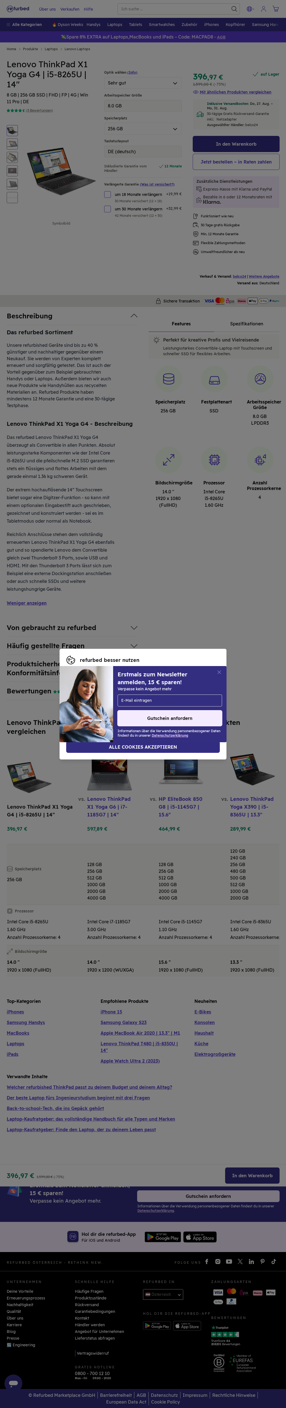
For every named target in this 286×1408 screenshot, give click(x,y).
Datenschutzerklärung (88, 707)
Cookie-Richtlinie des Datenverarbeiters (167, 707)
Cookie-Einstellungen (87, 701)
